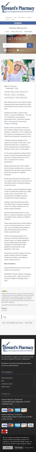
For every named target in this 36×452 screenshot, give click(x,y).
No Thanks (18, 447)
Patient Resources (16, 31)
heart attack (25, 181)
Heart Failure (28, 323)
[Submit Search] (30, 45)
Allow (8, 447)
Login (12, 19)
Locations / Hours (6, 384)
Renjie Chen (15, 145)
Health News (11, 50)
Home (7, 31)
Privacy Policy (5, 386)
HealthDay (14, 305)
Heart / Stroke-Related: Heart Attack (12, 323)
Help (15, 17)
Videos (22, 50)
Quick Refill (21, 17)
